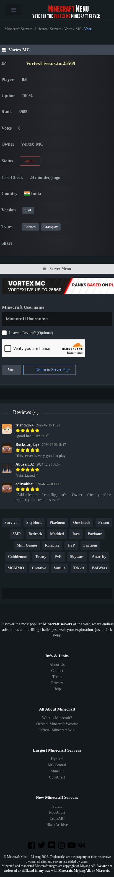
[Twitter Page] (42, 846)
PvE (58, 557)
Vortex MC (72, 29)
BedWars (99, 568)
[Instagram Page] (62, 846)
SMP (16, 534)
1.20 (28, 210)
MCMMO (15, 568)
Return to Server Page (52, 370)
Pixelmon (57, 523)
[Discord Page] (52, 846)
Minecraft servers (57, 624)
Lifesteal (30, 227)
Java (76, 534)
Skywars (77, 557)
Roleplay (52, 546)
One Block (81, 523)
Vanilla (60, 568)
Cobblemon (17, 557)
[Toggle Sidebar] (13, 9)
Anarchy (99, 557)
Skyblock (34, 523)
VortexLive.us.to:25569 (50, 63)
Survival (11, 523)
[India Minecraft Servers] (27, 193)
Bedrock (35, 534)
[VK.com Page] (82, 846)
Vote (11, 370)
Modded (57, 534)
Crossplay (50, 227)
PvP (71, 546)
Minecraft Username (23, 307)
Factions (90, 546)
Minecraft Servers (18, 29)
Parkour (95, 534)
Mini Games (27, 546)
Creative (39, 568)
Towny (40, 557)
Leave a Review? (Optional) (31, 333)
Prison (103, 523)
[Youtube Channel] (72, 846)
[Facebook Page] (32, 846)
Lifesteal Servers (48, 29)
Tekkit (78, 568)
